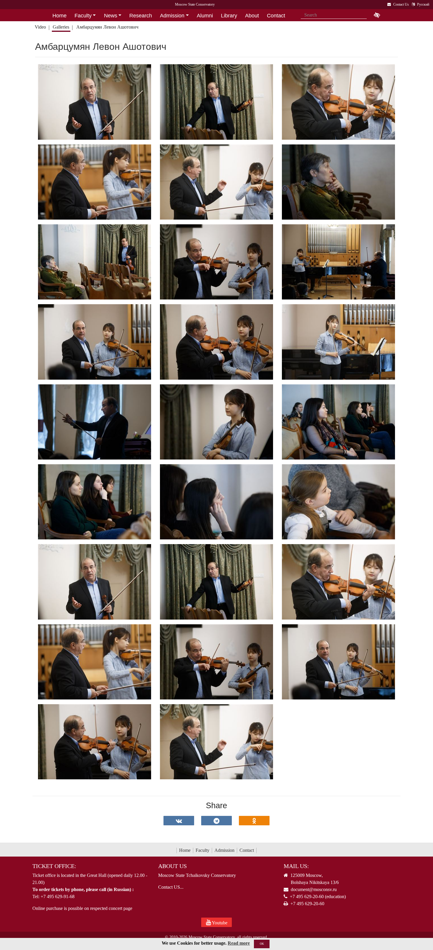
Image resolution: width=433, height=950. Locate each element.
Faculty (202, 850)
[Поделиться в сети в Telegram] (216, 820)
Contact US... (171, 887)
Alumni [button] (205, 16)
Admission (224, 850)
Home (185, 850)
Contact (246, 850)
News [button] (110, 16)
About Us (172, 866)
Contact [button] (276, 16)
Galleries (61, 26)
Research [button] (140, 16)
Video (40, 26)
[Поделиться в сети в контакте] (178, 820)
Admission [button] (172, 16)
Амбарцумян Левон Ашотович (107, 26)
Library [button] (229, 16)
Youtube (219, 922)
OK (262, 943)
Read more (239, 943)
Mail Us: (296, 866)
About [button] (252, 16)
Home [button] (59, 16)
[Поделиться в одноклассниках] (254, 820)
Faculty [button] (83, 16)
